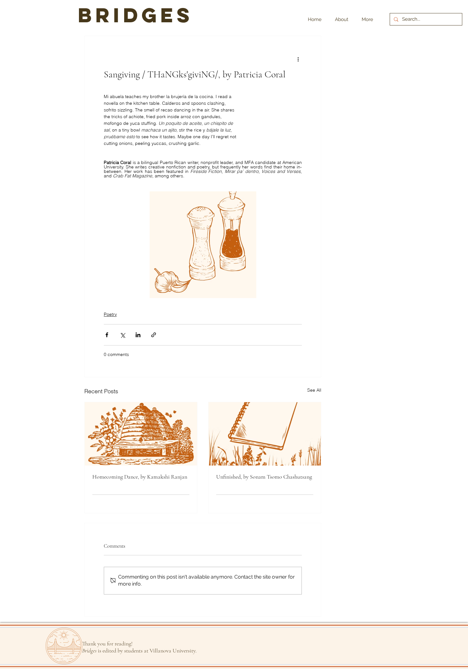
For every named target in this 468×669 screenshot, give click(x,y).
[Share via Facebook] (107, 335)
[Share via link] (154, 335)
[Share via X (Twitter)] (122, 335)
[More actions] (298, 59)
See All (314, 390)
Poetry (110, 314)
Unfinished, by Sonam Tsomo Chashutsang (264, 476)
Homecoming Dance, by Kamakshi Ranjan (139, 476)
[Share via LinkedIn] (138, 335)
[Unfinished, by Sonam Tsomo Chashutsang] (265, 434)
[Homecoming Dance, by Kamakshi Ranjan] (141, 434)
